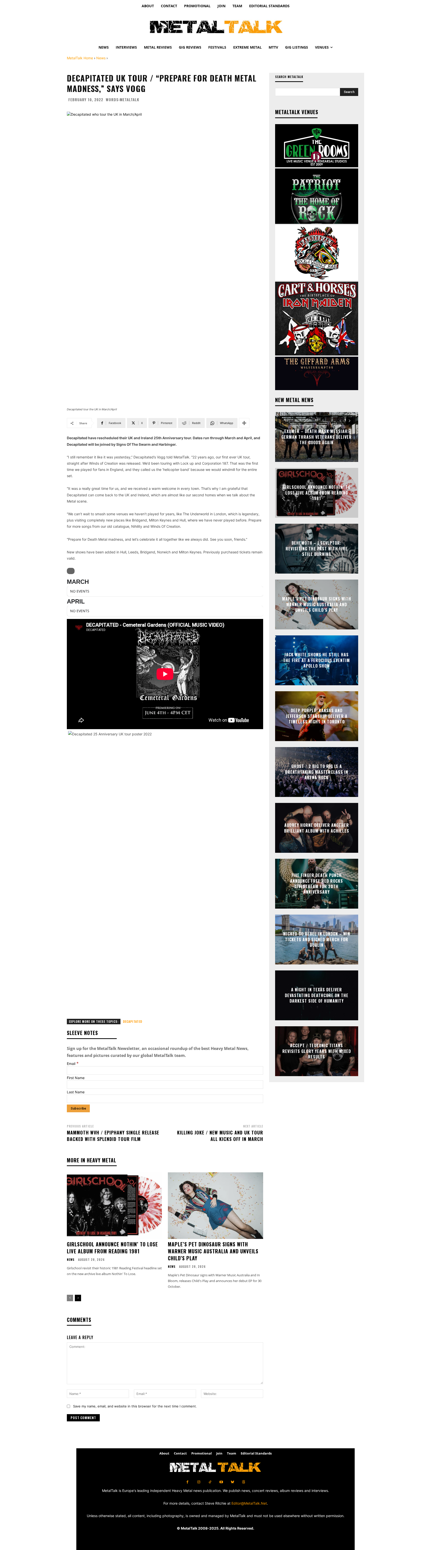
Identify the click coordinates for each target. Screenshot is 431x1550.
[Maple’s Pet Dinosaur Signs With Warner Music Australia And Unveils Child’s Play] (215, 1205)
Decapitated (132, 1021)
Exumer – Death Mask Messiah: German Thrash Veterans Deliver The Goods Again (316, 437)
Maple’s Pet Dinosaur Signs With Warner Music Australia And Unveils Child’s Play (213, 1251)
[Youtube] (221, 1482)
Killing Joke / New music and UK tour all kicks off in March (220, 1135)
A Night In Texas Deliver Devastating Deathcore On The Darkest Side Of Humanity (316, 995)
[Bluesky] (232, 1482)
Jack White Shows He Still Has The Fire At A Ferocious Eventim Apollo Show (316, 660)
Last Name (76, 1092)
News (101, 58)
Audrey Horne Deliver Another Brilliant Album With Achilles (316, 828)
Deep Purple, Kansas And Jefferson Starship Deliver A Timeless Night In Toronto (316, 716)
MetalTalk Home (80, 58)
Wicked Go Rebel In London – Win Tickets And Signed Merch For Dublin (316, 939)
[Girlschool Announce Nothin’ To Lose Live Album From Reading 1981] (114, 1205)
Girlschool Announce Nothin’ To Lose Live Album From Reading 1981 (112, 1247)
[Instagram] (198, 1482)
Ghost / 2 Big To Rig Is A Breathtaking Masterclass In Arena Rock (316, 772)
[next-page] (78, 1298)
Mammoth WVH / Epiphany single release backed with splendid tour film (113, 1135)
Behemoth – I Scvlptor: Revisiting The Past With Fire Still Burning (317, 548)
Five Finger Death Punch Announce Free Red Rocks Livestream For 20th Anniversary (316, 883)
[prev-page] (70, 1298)
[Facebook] (187, 1482)
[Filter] (71, 571)
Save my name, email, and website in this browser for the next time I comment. (135, 1406)
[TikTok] (210, 1482)
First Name (76, 1078)
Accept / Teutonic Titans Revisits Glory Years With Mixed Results (316, 1051)
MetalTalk (129, 99)
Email (73, 1063)
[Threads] (243, 1482)
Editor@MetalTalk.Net (249, 1503)
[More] (244, 423)
